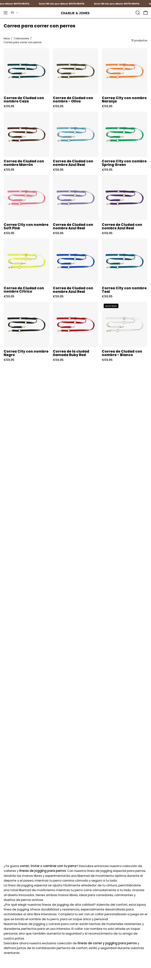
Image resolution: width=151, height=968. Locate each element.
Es (12, 12)
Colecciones (21, 38)
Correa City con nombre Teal (124, 290)
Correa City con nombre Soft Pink (26, 226)
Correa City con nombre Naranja (124, 99)
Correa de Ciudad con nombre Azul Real (73, 163)
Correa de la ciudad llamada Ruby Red (71, 353)
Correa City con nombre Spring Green (124, 163)
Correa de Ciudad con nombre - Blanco (122, 353)
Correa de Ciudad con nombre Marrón (24, 163)
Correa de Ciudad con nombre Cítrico (24, 290)
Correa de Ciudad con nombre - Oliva (73, 99)
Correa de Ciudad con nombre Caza (24, 99)
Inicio (7, 38)
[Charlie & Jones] (75, 13)
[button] (137, 12)
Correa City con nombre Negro (26, 353)
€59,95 (9, 106)
